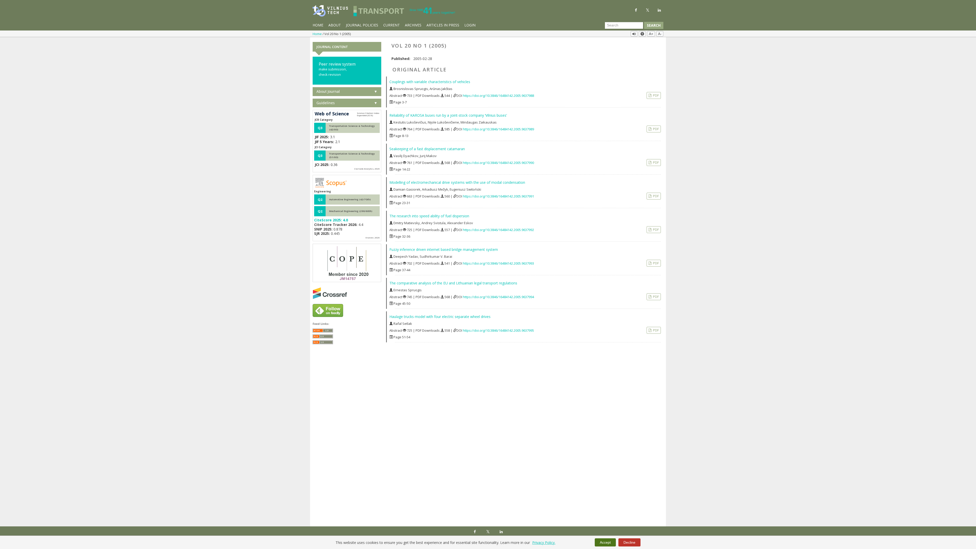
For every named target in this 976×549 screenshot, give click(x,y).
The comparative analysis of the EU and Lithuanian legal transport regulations (453, 283)
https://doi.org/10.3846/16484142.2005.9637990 (498, 162)
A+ (651, 34)
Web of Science (332, 113)
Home (318, 25)
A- (660, 34)
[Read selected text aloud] (634, 34)
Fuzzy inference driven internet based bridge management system (443, 249)
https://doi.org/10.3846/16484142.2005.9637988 (498, 95)
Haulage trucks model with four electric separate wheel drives (440, 316)
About (334, 25)
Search (654, 25)
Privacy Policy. (543, 542)
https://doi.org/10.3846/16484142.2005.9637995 (498, 330)
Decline (629, 542)
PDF (655, 95)
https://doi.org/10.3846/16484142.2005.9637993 (498, 263)
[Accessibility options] (642, 34)
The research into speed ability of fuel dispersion (429, 216)
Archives (413, 25)
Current (391, 25)
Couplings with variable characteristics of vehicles (429, 81)
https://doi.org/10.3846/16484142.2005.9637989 (498, 129)
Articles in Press (442, 25)
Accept (605, 542)
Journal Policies (362, 25)
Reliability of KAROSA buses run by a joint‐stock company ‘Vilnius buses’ (448, 115)
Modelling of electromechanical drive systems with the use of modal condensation (457, 182)
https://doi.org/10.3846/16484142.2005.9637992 (498, 229)
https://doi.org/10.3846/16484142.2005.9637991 (498, 196)
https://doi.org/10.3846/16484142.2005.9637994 (498, 297)
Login (470, 25)
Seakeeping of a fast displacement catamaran (427, 148)
